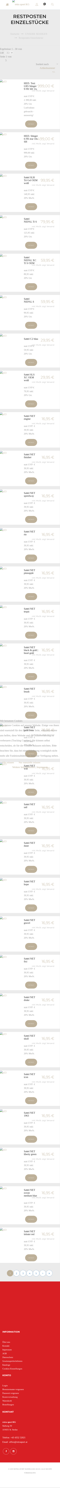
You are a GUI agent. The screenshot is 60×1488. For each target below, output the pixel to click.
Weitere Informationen (23, 767)
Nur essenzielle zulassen (29, 762)
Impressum (42, 767)
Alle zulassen (8, 762)
